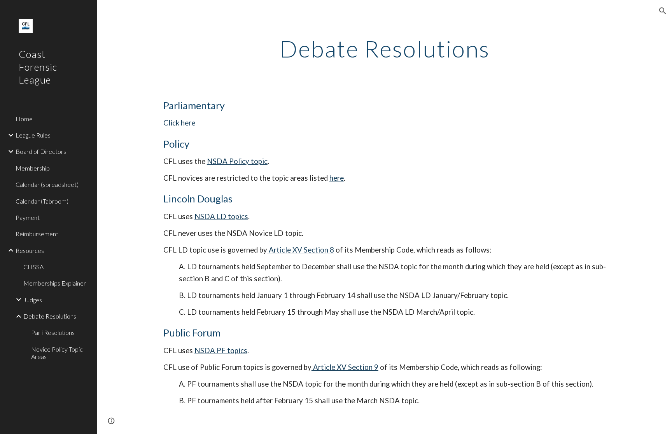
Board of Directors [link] (41, 151)
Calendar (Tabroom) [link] (42, 201)
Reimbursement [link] (37, 233)
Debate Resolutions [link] (49, 316)
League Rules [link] (33, 135)
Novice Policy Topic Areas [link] (57, 352)
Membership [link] (33, 168)
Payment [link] (28, 217)
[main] (384, 48)
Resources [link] (30, 250)
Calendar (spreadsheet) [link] (47, 184)
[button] (662, 11)
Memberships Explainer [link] (54, 283)
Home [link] (24, 118)
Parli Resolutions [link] (53, 332)
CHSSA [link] (33, 266)
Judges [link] (32, 299)
